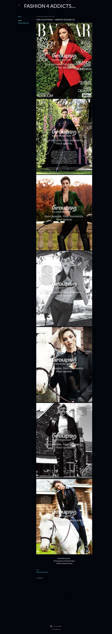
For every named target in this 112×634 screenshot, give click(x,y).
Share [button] (19, 16)
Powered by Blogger (57, 626)
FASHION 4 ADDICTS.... (50, 6)
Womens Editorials (23, 23)
